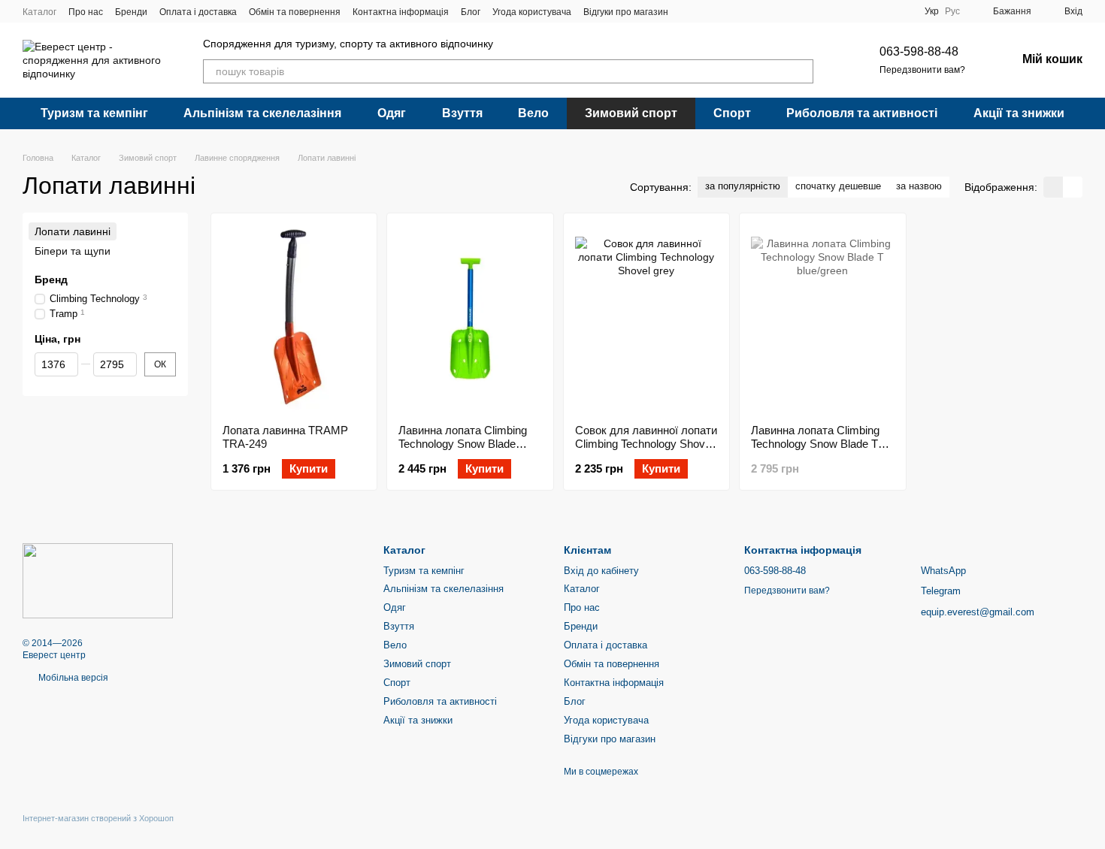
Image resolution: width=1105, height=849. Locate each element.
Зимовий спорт (631, 113)
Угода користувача (531, 12)
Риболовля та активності (861, 113)
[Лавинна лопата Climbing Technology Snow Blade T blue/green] (822, 318)
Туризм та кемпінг (94, 113)
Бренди (131, 12)
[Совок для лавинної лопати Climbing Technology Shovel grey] (646, 318)
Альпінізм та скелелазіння (262, 113)
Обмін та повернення (295, 12)
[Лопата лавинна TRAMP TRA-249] (294, 318)
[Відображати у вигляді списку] (1072, 187)
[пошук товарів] (801, 71)
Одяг (391, 113)
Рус (952, 11)
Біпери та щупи (72, 251)
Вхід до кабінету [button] (601, 570)
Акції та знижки (1018, 113)
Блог (470, 12)
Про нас (85, 12)
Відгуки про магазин (625, 12)
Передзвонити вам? (922, 70)
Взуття (462, 113)
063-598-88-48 (918, 51)
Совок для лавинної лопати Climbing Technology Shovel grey (646, 444)
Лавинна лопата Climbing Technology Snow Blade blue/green (462, 444)
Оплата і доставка (198, 12)
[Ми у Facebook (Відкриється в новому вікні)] (689, 11)
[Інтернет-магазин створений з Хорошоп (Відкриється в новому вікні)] (98, 831)
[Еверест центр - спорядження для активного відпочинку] (98, 580)
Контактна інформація (401, 12)
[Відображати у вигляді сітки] (1053, 187)
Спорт (732, 113)
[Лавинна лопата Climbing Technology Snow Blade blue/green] (469, 318)
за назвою (919, 186)
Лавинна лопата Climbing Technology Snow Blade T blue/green (815, 444)
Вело (533, 113)
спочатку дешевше (838, 186)
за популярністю (742, 186)
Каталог (39, 12)
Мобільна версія (72, 677)
